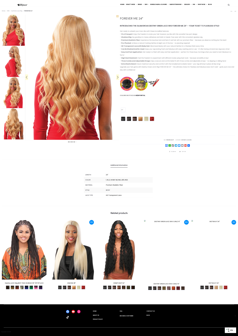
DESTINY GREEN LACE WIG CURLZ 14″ (166, 284)
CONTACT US (151, 311)
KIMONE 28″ (71, 283)
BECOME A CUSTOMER (126, 316)
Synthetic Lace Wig (16, 11)
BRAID (140, 4)
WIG (146, 4)
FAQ (121, 311)
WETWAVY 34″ (214, 283)
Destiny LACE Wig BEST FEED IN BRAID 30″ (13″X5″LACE (24, 283)
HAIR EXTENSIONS (175, 4)
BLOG (210, 4)
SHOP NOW (201, 4)
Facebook (173, 151)
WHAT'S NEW (130, 4)
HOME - (122, 4)
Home (3, 11)
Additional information (119, 165)
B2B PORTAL (140, 95)
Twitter (184, 151)
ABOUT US (96, 315)
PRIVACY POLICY (98, 319)
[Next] (117, 77)
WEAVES (187, 4)
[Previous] (26, 77)
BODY (108, 190)
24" (122, 110)
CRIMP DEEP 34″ (119, 283)
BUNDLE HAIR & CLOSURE (158, 4)
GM (194, 4)
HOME (95, 311)
